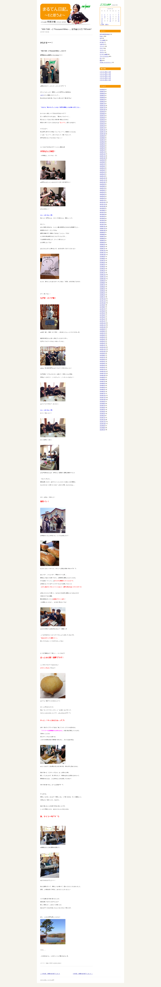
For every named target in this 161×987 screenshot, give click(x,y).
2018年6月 (102, 286)
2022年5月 (102, 192)
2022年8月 (102, 186)
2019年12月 (102, 250)
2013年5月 (102, 409)
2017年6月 (102, 311)
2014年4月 (102, 387)
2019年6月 (102, 262)
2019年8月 (102, 258)
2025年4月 (102, 121)
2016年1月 (102, 345)
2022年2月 (102, 198)
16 (102, 19)
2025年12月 (102, 105)
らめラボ (102, 44)
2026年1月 (102, 103)
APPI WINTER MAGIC (105, 34)
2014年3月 (102, 389)
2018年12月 (102, 274)
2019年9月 (102, 256)
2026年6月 (102, 93)
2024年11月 (102, 132)
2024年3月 (102, 148)
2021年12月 (102, 202)
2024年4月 (102, 146)
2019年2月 (102, 270)
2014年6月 (102, 383)
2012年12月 (102, 419)
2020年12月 (102, 226)
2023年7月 (102, 164)
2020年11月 (102, 228)
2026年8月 (102, 89)
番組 (47, 963)
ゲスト (101, 48)
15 (118, 17)
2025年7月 (102, 115)
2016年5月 (102, 337)
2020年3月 (102, 244)
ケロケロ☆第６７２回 (105, 76)
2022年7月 (102, 188)
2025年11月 (102, 107)
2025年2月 (102, 125)
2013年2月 (102, 415)
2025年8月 (102, 113)
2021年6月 (102, 214)
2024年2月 (102, 150)
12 (110, 17)
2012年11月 (102, 421)
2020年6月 (102, 238)
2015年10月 (102, 351)
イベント (102, 46)
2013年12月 (102, 395)
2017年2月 (102, 319)
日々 (101, 58)
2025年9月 (102, 111)
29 (118, 21)
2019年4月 (102, 266)
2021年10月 (102, 206)
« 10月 (102, 24)
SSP (101, 38)
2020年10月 (102, 230)
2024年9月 (102, 136)
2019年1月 (102, 272)
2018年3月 (102, 293)
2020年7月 (102, 236)
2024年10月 (102, 134)
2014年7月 (102, 381)
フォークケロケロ (104, 56)
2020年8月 (102, 234)
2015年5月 (102, 361)
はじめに (102, 42)
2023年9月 (102, 160)
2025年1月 (102, 127)
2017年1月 (102, 321)
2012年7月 (102, 429)
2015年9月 (102, 353)
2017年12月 (102, 299)
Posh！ (101, 36)
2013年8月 (102, 403)
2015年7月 (102, 357)
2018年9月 (102, 280)
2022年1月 (102, 200)
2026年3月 (102, 99)
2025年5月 (102, 119)
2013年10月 (102, 399)
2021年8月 (102, 210)
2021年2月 (102, 222)
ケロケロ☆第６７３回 (105, 74)
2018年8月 (102, 282)
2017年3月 (102, 317)
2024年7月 (102, 140)
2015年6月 (102, 359)
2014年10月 (102, 375)
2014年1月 (102, 393)
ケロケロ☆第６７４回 (105, 72)
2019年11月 (102, 252)
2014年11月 (102, 373)
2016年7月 (102, 333)
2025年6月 (102, 117)
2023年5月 (102, 168)
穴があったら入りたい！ (106, 62)
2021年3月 (102, 220)
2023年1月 (102, 176)
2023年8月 (102, 162)
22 (118, 19)
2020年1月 (102, 248)
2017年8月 (102, 307)
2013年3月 (102, 413)
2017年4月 (102, 315)
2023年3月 (102, 172)
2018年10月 (102, 278)
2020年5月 (102, 240)
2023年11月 (102, 156)
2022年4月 (102, 194)
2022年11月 (102, 180)
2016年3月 (102, 341)
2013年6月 (102, 407)
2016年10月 (102, 327)
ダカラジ (102, 52)
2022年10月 (102, 182)
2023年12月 (102, 154)
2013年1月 (102, 417)
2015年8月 (102, 355)
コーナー (102, 50)
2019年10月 (102, 254)
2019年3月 (102, 268)
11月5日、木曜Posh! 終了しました (83, 973)
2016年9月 (102, 329)
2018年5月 (102, 288)
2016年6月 (102, 335)
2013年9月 (102, 401)
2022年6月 (102, 190)
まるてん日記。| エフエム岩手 (47, 980)
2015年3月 (102, 365)
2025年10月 (102, 109)
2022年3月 (102, 196)
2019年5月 (102, 264)
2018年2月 (102, 295)
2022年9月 (102, 184)
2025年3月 (102, 123)
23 (102, 21)
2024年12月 (102, 129)
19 (110, 19)
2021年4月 (102, 218)
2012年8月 (102, 427)
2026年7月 (102, 91)
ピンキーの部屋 (103, 54)
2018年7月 (102, 284)
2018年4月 (102, 291)
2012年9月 (102, 425)
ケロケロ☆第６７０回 (105, 80)
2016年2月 (102, 343)
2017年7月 (102, 309)
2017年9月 (102, 305)
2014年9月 (102, 377)
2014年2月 (102, 391)
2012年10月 (102, 423)
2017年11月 (102, 301)
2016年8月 (102, 331)
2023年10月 (102, 158)
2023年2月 (102, 174)
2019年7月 (102, 260)
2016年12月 (102, 323)
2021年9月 (102, 208)
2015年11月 (102, 349)
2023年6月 (102, 166)
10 (104, 17)
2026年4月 (102, 97)
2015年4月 (102, 363)
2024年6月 (102, 142)
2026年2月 (102, 101)
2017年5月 (102, 313)
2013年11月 (102, 397)
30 (102, 23)
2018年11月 (102, 276)
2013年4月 (102, 411)
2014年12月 (102, 371)
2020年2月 (102, 246)
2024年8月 (102, 138)
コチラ (42, 95)
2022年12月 (102, 178)
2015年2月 (102, 367)
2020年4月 (102, 242)
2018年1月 (102, 297)
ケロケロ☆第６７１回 (105, 78)
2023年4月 (102, 170)
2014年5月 (102, 385)
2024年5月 (102, 144)
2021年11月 (102, 204)
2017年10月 (102, 303)
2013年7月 (102, 405)
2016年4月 (102, 339)
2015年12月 (102, 347)
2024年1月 (102, 152)
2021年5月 (102, 216)
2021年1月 (102, 224)
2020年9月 (102, 232)
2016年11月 (102, 325)
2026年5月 (102, 95)
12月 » (106, 24)
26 (110, 21)
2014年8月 (102, 379)
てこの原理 (102, 40)
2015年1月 (102, 369)
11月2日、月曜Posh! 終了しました (50, 973)
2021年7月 (102, 212)
